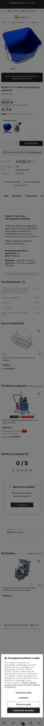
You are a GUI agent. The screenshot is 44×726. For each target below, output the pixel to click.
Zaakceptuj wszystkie (23, 710)
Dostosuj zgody (23, 704)
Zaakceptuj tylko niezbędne (24, 695)
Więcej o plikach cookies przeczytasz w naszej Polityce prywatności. (22, 684)
